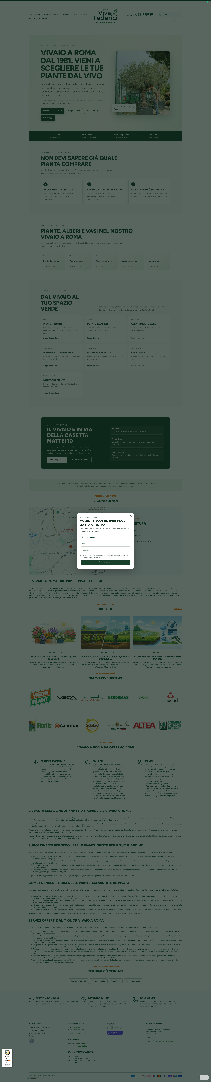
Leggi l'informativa (94, 557)
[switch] (7, 1065)
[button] (105, 562)
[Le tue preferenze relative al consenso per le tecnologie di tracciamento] (207, 2)
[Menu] (11, 1050)
